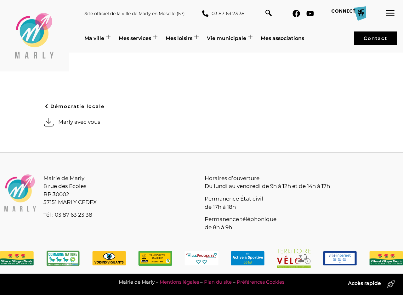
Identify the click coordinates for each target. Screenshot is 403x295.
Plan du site (218, 282)
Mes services (135, 38)
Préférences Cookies (260, 282)
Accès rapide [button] (364, 283)
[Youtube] (310, 13)
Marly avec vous (79, 122)
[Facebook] (296, 13)
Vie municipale (226, 38)
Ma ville (94, 38)
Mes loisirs (179, 38)
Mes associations (282, 38)
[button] (268, 13)
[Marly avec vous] (49, 122)
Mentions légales (179, 282)
